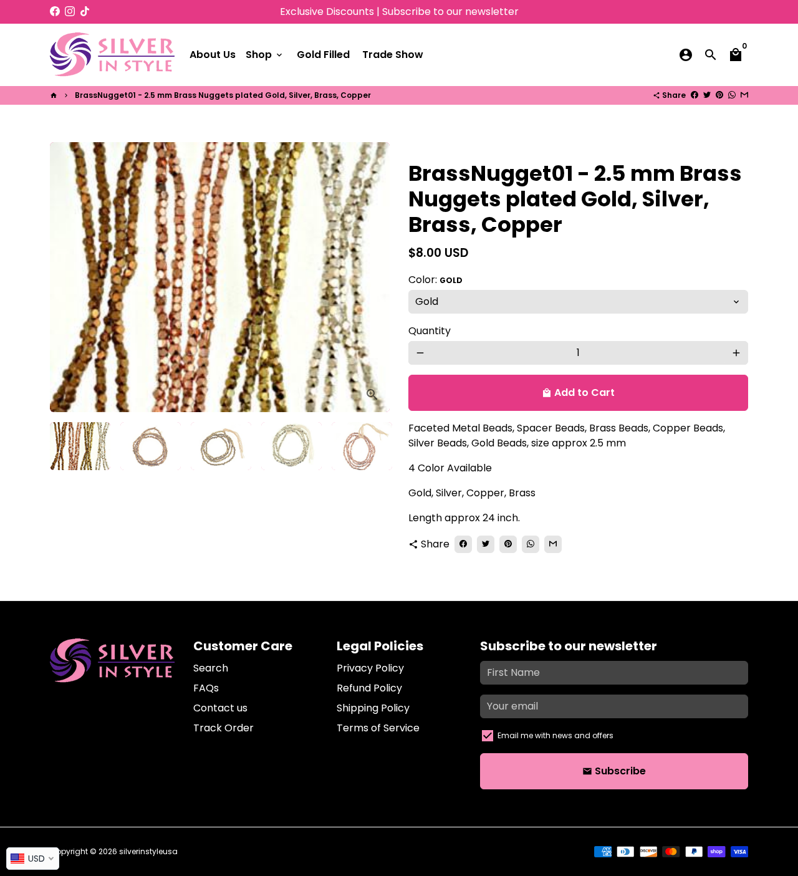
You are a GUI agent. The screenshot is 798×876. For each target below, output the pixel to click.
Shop (265, 54)
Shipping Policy (373, 708)
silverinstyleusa (148, 851)
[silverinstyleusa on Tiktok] (85, 11)
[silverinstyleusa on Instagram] (70, 11)
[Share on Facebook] (694, 95)
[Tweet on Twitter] (707, 95)
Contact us (220, 708)
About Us (213, 54)
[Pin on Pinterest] (719, 95)
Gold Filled (323, 54)
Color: (435, 279)
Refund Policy (369, 688)
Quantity (429, 331)
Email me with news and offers (555, 735)
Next (373, 277)
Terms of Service (378, 728)
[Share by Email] (744, 95)
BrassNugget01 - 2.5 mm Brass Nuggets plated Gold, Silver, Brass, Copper (223, 95)
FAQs (206, 688)
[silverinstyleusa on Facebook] (55, 11)
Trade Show (392, 54)
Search (210, 668)
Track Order (223, 728)
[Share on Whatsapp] (732, 95)
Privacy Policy (370, 668)
